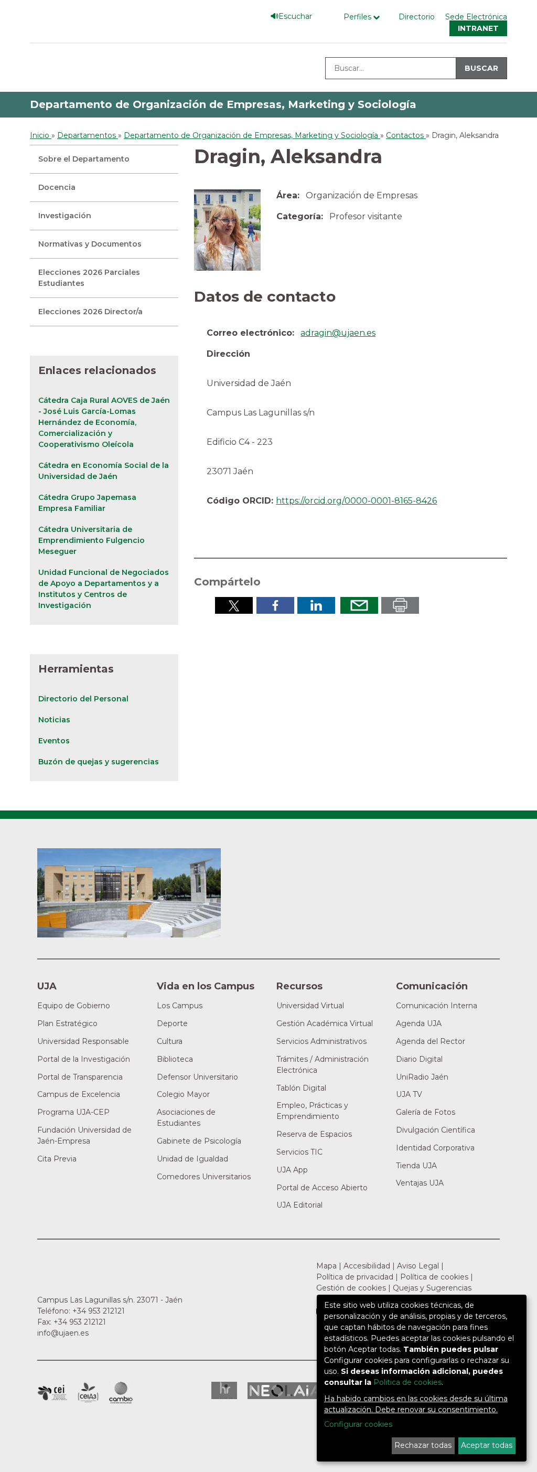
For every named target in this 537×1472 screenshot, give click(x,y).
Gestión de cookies (351, 1288)
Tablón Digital (301, 1088)
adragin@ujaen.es (337, 333)
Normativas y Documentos (90, 244)
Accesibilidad (366, 1266)
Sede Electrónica (476, 17)
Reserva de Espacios (314, 1134)
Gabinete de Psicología (199, 1141)
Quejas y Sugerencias (432, 1288)
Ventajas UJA (420, 1183)
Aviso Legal (418, 1266)
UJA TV (409, 1094)
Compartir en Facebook (275, 605)
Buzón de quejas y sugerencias (98, 761)
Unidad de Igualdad (192, 1159)
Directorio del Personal (83, 698)
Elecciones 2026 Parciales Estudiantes (89, 278)
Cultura (169, 1041)
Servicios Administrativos (321, 1041)
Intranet (478, 28)
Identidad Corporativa (435, 1148)
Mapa (326, 1266)
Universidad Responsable (83, 1041)
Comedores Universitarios (204, 1176)
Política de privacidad (354, 1277)
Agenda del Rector (430, 1041)
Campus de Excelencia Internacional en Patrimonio (52, 1393)
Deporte (172, 1023)
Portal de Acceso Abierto (322, 1187)
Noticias (54, 719)
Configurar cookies (358, 1424)
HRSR (224, 1390)
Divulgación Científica (435, 1130)
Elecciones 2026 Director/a (90, 311)
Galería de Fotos (425, 1112)
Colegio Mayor (183, 1094)
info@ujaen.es (63, 1333)
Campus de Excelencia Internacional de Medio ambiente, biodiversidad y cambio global (121, 1393)
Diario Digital (419, 1059)
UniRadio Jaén (422, 1077)
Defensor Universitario (197, 1077)
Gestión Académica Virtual (324, 1023)
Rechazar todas (423, 1445)
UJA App (292, 1170)
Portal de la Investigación (83, 1059)
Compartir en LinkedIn (316, 605)
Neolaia (286, 1390)
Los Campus (179, 1005)
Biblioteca (175, 1059)
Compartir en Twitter (234, 605)
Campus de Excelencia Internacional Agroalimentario (88, 1393)
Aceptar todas (486, 1445)
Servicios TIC (299, 1152)
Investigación (64, 215)
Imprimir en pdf (400, 605)
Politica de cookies (407, 1382)
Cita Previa (57, 1159)
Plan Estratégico (67, 1023)
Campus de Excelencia (78, 1094)
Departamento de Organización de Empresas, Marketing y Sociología (223, 104)
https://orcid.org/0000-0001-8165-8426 (356, 501)
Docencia (57, 187)
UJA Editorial (299, 1205)
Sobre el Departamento (84, 159)
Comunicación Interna (436, 1005)
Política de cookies (434, 1277)
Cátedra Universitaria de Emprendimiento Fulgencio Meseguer (91, 540)
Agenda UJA (419, 1023)
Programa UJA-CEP (73, 1112)
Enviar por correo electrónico (359, 605)
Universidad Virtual (310, 1005)
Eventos (54, 740)
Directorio (417, 17)
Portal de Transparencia (80, 1077)
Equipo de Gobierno (73, 1005)
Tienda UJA (416, 1165)
